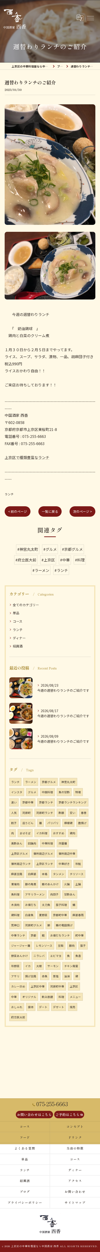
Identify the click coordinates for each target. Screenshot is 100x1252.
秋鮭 (78, 864)
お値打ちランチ (60, 935)
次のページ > (82, 511)
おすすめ (58, 833)
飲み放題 (47, 997)
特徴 (78, 792)
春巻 (84, 813)
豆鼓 (60, 945)
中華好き (64, 864)
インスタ (16, 792)
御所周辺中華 (67, 853)
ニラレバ (39, 956)
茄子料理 (61, 905)
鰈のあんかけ (50, 884)
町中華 (79, 935)
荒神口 (15, 925)
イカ (28, 966)
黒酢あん (16, 843)
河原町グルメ (33, 925)
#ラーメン (40, 570)
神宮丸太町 (68, 782)
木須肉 (15, 905)
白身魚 (29, 915)
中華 (14, 997)
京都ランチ (46, 802)
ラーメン (30, 782)
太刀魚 (46, 905)
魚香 (78, 956)
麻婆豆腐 (16, 874)
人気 (14, 813)
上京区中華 (38, 986)
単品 (16, 613)
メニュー (75, 997)
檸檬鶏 (68, 823)
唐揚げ (82, 823)
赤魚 (44, 976)
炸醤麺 (63, 843)
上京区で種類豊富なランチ (27, 457)
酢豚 (61, 813)
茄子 (83, 945)
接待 (30, 1007)
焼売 (72, 1007)
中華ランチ (18, 935)
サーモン (53, 966)
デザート (58, 1007)
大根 (39, 966)
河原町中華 (57, 986)
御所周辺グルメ (43, 853)
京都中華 (27, 802)
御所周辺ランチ (21, 864)
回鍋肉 (32, 843)
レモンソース (44, 945)
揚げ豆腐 (30, 976)
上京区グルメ (19, 853)
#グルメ (50, 549)
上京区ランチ (44, 864)
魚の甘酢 (64, 792)
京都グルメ (49, 782)
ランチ (9, 494)
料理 (61, 997)
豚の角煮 (30, 884)
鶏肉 (72, 833)
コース (17, 621)
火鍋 (67, 884)
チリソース (76, 874)
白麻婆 (32, 874)
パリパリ (53, 823)
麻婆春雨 (78, 915)
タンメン (58, 874)
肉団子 (54, 894)
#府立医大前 (25, 560)
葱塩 (56, 976)
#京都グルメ (72, 549)
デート (43, 1007)
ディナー (19, 638)
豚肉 (72, 945)
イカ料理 (41, 833)
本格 (44, 874)
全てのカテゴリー (26, 604)
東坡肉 (15, 884)
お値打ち (30, 905)
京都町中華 (60, 915)
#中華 (65, 560)
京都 (33, 935)
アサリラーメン (35, 894)
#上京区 (48, 560)
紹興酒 (18, 646)
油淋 (67, 976)
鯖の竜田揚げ (64, 925)
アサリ (15, 976)
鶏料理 (15, 915)
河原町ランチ (44, 813)
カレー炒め (18, 986)
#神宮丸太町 (27, 549)
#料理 (80, 560)
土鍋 (78, 884)
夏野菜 (43, 915)
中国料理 (47, 792)
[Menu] (90, 18)
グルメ (32, 792)
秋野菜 (15, 966)
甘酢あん (69, 894)
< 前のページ (17, 511)
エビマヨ (55, 956)
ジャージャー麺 (20, 945)
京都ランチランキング (73, 802)
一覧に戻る (50, 511)
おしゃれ (16, 1007)
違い (14, 802)
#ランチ (61, 570)
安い (72, 813)
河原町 (26, 813)
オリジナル (29, 997)
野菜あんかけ (19, 956)
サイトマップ (75, 1202)
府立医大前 (18, 1017)
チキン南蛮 (71, 966)
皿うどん (27, 823)
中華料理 (47, 843)
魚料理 (15, 894)
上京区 (74, 986)
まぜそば (25, 833)
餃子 (14, 823)
